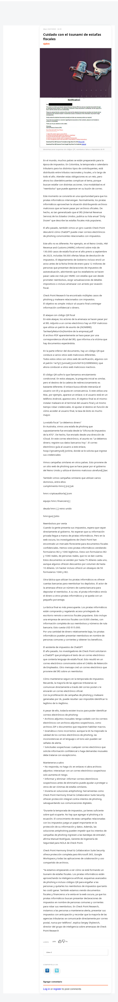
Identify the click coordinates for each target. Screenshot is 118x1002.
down (64, 941)
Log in (46, 989)
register (57, 989)
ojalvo (46, 43)
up (60, 941)
